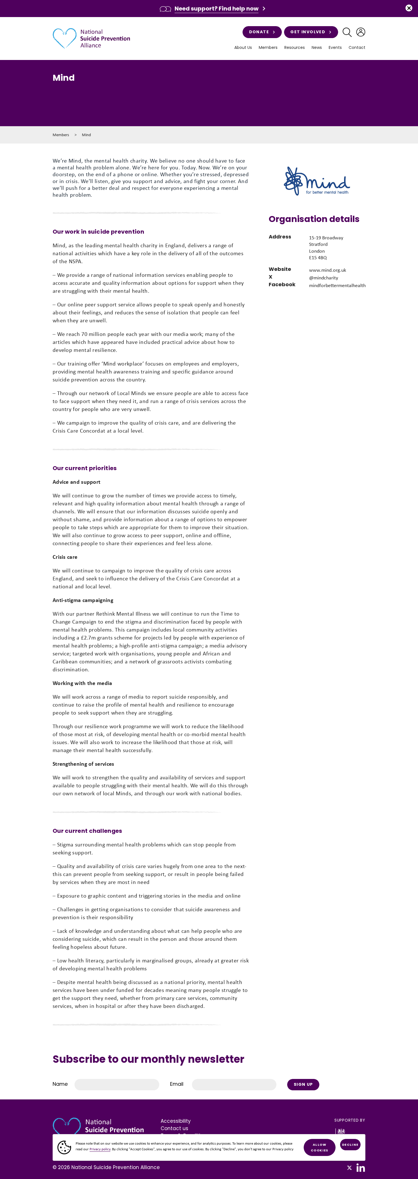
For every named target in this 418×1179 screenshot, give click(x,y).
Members (61, 134)
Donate (259, 32)
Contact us (174, 1128)
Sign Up (303, 1084)
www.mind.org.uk (327, 270)
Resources (294, 47)
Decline (350, 1144)
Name (60, 1083)
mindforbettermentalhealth (337, 285)
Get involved (307, 32)
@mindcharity (323, 278)
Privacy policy (100, 1149)
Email (176, 1083)
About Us (243, 47)
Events (335, 47)
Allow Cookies (319, 1147)
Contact (357, 47)
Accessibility (176, 1121)
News (317, 47)
